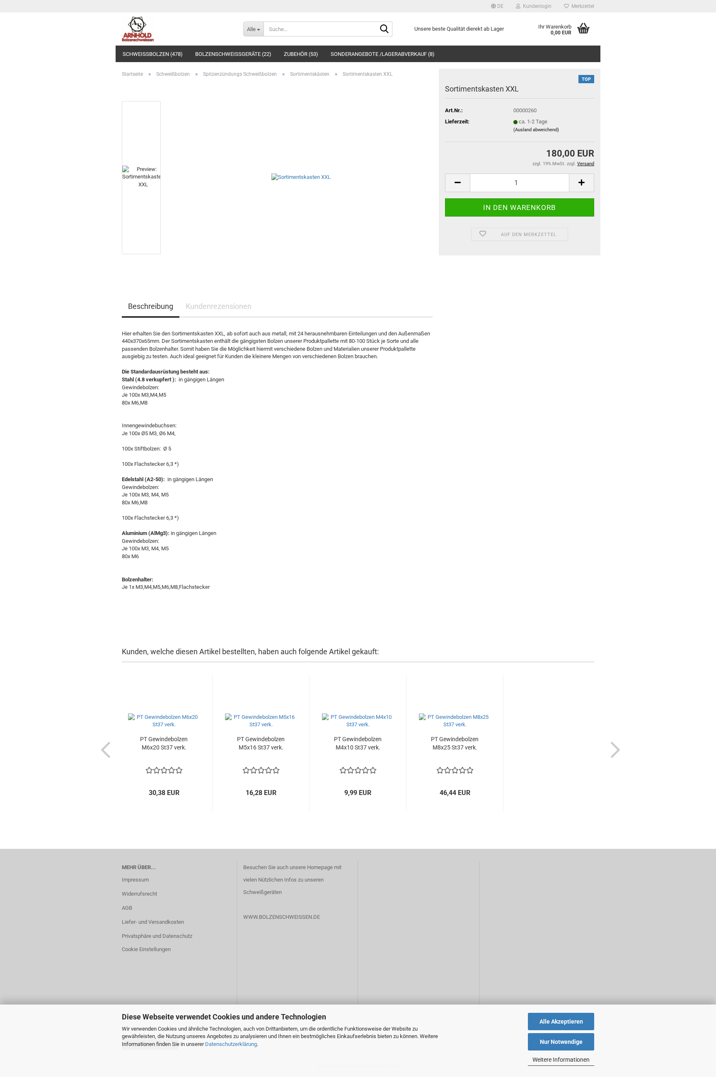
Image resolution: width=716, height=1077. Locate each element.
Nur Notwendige (561, 1041)
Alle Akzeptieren (561, 1021)
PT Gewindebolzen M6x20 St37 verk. (164, 743)
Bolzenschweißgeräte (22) (233, 54)
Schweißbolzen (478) (153, 54)
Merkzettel (581, 6)
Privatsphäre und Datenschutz (157, 936)
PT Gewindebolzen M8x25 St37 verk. (455, 743)
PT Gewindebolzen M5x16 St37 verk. (261, 743)
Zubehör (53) (301, 54)
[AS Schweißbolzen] (176, 29)
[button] (497, 6)
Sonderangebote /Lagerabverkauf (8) (383, 54)
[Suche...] (384, 29)
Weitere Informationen (561, 1059)
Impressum (135, 880)
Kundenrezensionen (219, 306)
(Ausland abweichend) (536, 130)
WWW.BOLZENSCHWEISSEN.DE (281, 917)
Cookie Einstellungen (146, 949)
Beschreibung (150, 306)
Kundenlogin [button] (536, 6)
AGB (127, 908)
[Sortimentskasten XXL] (301, 177)
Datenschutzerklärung (231, 1044)
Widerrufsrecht (139, 894)
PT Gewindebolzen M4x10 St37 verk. (358, 743)
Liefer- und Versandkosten (153, 922)
